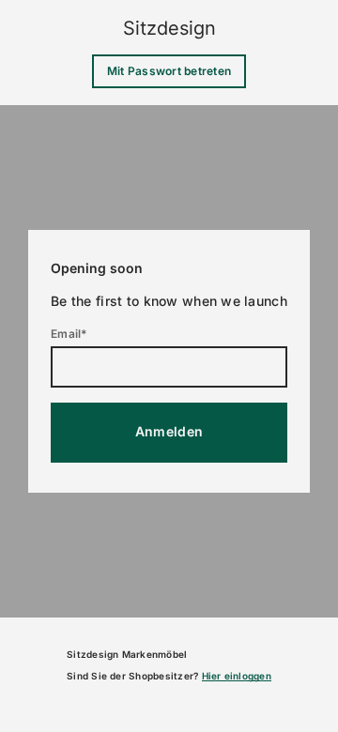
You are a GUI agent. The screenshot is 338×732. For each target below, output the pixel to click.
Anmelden (169, 431)
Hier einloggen (236, 675)
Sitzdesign (169, 28)
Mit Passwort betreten (169, 71)
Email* (68, 334)
